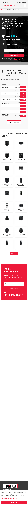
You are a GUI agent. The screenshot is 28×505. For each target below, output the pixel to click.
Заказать (23, 87)
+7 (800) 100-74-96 (10, 5)
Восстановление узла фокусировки (7, 96)
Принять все (14, 502)
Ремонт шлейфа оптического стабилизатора (5, 115)
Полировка (4, 93)
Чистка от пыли (5, 105)
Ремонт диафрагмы (6, 99)
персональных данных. (17, 59)
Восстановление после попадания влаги (7, 103)
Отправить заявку (14, 55)
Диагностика (5, 87)
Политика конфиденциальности (9, 498)
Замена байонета (6, 111)
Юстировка (4, 108)
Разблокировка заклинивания (5, 90)
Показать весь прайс (14, 122)
